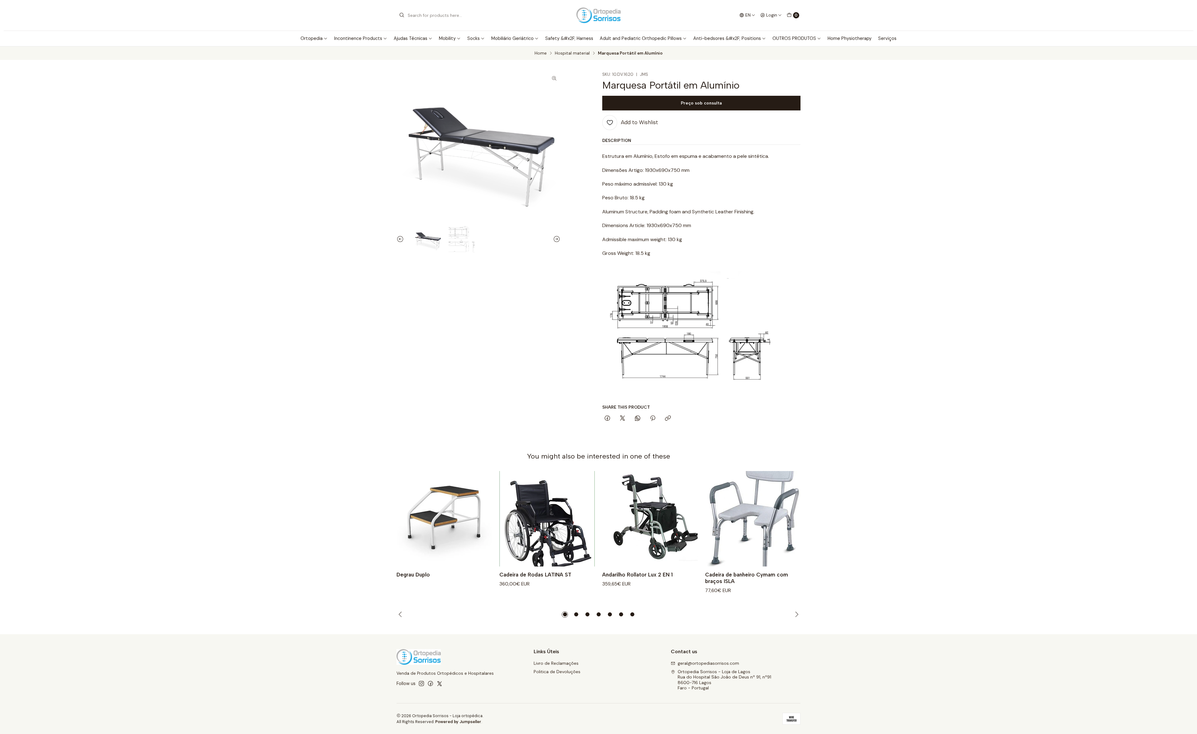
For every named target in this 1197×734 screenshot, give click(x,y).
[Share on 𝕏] (622, 418)
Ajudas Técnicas (410, 38)
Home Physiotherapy (850, 38)
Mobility (447, 38)
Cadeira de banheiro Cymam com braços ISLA (746, 577)
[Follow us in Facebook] (430, 683)
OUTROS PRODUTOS (794, 38)
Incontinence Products (358, 38)
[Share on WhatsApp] (637, 418)
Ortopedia (311, 38)
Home (541, 53)
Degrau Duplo (413, 574)
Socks (473, 38)
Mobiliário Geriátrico (512, 38)
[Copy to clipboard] (668, 418)
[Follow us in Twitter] (439, 683)
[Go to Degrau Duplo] (444, 518)
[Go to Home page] (598, 15)
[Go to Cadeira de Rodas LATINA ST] (547, 518)
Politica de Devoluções (557, 671)
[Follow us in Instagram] (421, 683)
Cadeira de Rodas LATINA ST (535, 574)
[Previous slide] (401, 239)
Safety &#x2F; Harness (569, 38)
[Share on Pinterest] (652, 418)
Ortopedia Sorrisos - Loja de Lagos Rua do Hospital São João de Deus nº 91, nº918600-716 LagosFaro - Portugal (724, 680)
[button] (565, 614)
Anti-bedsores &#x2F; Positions (727, 38)
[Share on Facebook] (607, 418)
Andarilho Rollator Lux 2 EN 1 (637, 574)
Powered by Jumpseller (458, 721)
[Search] (402, 15)
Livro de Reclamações (556, 663)
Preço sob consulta (701, 103)
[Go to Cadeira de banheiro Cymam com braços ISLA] (752, 518)
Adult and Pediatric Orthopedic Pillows (641, 38)
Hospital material (572, 53)
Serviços (887, 38)
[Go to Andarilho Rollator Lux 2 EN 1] (650, 518)
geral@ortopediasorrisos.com (708, 663)
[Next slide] (555, 239)
